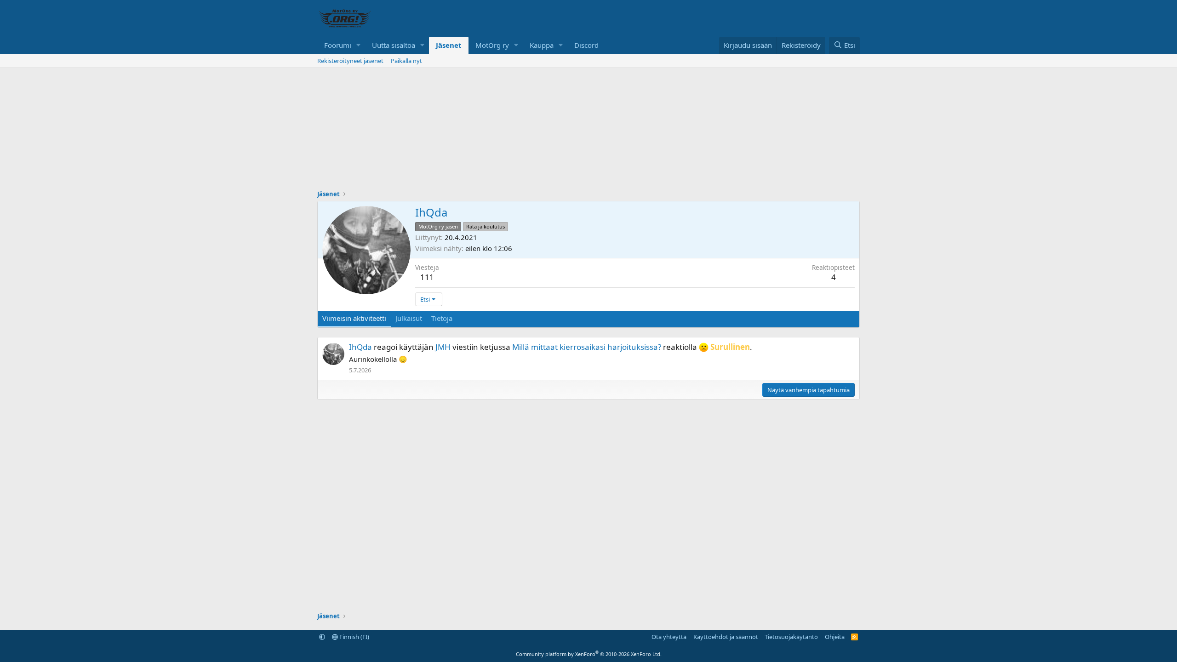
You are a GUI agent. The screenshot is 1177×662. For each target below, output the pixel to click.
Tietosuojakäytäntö (791, 637)
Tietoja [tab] (441, 318)
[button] (358, 45)
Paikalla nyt (406, 61)
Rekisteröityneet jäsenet (350, 61)
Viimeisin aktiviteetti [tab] (354, 318)
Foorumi (337, 45)
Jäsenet (449, 45)
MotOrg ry (492, 45)
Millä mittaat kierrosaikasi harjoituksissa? (586, 347)
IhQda (360, 347)
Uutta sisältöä (393, 45)
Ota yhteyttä (668, 637)
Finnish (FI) (353, 637)
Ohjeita (835, 637)
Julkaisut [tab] (408, 318)
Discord (586, 45)
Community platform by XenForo (589, 654)
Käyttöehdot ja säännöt (725, 637)
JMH (443, 347)
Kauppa (542, 45)
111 (427, 277)
